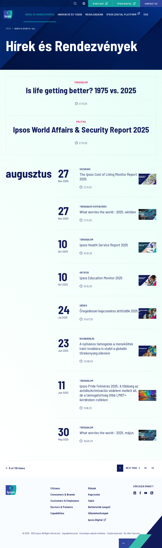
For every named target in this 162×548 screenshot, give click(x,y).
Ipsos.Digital (124, 3)
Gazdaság (85, 169)
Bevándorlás (87, 338)
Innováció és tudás (70, 14)
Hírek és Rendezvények (40, 14)
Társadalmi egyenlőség (93, 206)
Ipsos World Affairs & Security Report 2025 (81, 129)
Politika (81, 121)
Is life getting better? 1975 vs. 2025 (81, 90)
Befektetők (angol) (99, 507)
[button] (75, 3)
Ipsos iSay (98, 3)
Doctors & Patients (61, 507)
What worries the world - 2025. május (107, 432)
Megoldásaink (94, 14)
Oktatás (84, 272)
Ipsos (8, 28)
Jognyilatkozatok (70, 533)
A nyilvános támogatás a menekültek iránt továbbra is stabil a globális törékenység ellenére (106, 348)
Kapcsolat (94, 494)
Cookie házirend (114, 533)
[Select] (83, 3)
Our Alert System (132, 533)
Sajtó (91, 500)
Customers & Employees (64, 500)
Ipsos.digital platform (121, 14)
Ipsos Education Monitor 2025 (101, 278)
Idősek (83, 305)
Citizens (55, 488)
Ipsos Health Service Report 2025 (104, 245)
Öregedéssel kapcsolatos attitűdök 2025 (109, 311)
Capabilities (57, 513)
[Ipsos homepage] (9, 14)
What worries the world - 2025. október (108, 212)
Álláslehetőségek (98, 513)
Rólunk (92, 488)
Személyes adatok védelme (92, 533)
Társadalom (81, 82)
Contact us (151, 3)
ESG (146, 14)
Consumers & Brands (62, 494)
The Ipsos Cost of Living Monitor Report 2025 (108, 176)
